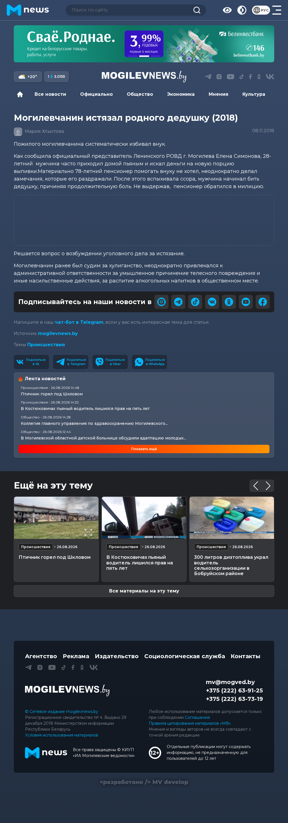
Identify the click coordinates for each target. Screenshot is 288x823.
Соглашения (197, 717)
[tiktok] (195, 302)
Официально (96, 94)
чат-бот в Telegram (79, 322)
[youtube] (246, 302)
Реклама (76, 656)
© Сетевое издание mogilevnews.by (61, 711)
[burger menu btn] (276, 10)
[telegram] (178, 302)
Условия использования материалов (61, 735)
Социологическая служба (184, 656)
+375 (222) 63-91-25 (234, 690)
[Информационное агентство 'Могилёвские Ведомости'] (144, 77)
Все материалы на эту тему (144, 591)
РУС (265, 10)
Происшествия (46, 344)
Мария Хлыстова (44, 131)
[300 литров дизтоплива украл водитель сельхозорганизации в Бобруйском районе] (232, 518)
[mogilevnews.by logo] (67, 690)
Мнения (218, 94)
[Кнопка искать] (197, 10)
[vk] (212, 302)
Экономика (181, 94)
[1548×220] (144, 43)
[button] (133, 56)
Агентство (41, 656)
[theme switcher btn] (241, 10)
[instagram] (161, 302)
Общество (140, 94)
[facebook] (263, 302)
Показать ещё (144, 449)
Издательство (117, 656)
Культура (253, 94)
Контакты (245, 656)
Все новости (50, 94)
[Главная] (21, 94)
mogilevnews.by (58, 333)
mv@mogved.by (230, 682)
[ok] (229, 302)
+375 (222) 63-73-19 (234, 699)
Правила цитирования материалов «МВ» (190, 723)
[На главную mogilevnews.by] (28, 10)
